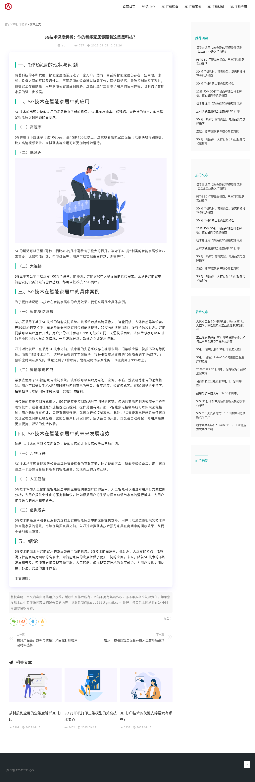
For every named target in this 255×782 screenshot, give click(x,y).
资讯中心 (148, 7)
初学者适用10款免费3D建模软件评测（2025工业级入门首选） (219, 49)
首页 (8, 24)
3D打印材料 (215, 7)
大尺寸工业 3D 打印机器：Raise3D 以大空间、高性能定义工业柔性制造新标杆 (220, 325)
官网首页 (129, 7)
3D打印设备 (169, 7)
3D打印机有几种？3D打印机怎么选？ (219, 349)
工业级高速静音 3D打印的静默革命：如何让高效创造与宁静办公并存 (220, 339)
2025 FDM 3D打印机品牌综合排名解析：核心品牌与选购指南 (219, 93)
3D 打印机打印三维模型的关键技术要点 (91, 716)
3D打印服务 (192, 7)
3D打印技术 (20, 24)
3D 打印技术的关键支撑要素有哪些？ (146, 716)
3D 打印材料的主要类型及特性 (215, 83)
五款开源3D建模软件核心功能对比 (217, 131)
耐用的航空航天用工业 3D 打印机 (217, 393)
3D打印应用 (238, 7)
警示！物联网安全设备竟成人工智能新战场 (134, 640)
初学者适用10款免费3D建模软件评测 (219, 103)
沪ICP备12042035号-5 (20, 770)
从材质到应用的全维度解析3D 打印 (35, 716)
